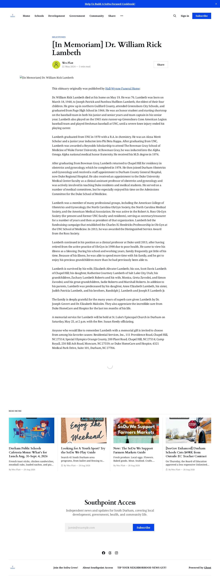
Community (97, 15)
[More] (121, 15)
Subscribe (202, 15)
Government (77, 15)
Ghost (207, 567)
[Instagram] (116, 552)
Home (26, 15)
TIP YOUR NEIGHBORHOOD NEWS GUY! (142, 567)
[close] (216, 3)
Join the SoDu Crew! (65, 567)
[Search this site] (174, 15)
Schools (39, 15)
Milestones (59, 37)
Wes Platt (67, 63)
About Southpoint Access (98, 567)
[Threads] (110, 552)
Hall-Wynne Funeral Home (122, 88)
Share (112, 15)
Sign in (185, 15)
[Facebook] (103, 552)
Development (56, 15)
